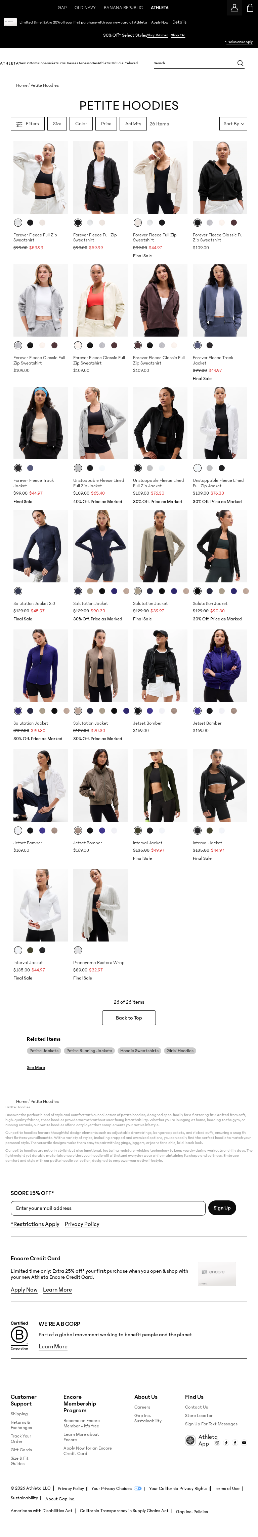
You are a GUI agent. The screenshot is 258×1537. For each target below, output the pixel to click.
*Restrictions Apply (35, 1224)
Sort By (231, 123)
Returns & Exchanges (21, 1425)
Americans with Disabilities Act (42, 1510)
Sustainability (24, 1498)
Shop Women (157, 35)
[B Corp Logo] (19, 1335)
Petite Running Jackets (89, 1050)
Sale (120, 63)
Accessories (88, 63)
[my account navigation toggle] (234, 7)
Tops (42, 63)
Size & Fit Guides (20, 1461)
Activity (133, 123)
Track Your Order (21, 1438)
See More (36, 1067)
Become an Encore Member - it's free (81, 1423)
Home (22, 85)
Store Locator (199, 1415)
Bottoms (32, 63)
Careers (142, 1407)
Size (57, 123)
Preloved (131, 63)
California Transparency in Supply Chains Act (124, 1510)
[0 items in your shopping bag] (250, 7)
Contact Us (196, 1407)
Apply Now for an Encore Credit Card (87, 1451)
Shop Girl (178, 35)
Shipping (19, 1414)
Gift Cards (21, 1450)
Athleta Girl (107, 63)
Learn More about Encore (81, 1437)
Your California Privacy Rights (178, 1488)
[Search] (240, 63)
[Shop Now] (129, 38)
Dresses (72, 63)
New (22, 63)
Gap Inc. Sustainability (148, 1418)
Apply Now (159, 22)
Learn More (57, 1289)
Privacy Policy (82, 1224)
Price (106, 123)
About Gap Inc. (60, 1499)
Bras (62, 63)
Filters (32, 123)
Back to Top (129, 1018)
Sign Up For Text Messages (211, 1424)
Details (179, 22)
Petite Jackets (44, 1050)
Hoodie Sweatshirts (139, 1050)
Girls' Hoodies (180, 1050)
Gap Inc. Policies (192, 1511)
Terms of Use (227, 1488)
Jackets (52, 63)
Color (81, 123)
